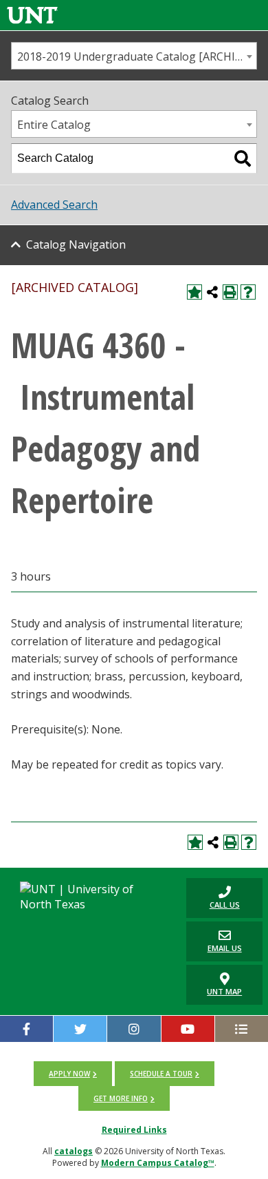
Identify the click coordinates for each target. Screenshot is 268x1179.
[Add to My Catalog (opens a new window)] (194, 292)
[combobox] (134, 56)
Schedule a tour (161, 1073)
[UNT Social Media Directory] (241, 1029)
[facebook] (26, 1029)
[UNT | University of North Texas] (88, 896)
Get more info (120, 1098)
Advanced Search (54, 204)
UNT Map (224, 991)
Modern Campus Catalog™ (157, 1163)
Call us (213, 897)
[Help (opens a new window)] (248, 292)
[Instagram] (133, 1029)
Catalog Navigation (76, 244)
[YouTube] (187, 1029)
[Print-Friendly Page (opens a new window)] (230, 292)
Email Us (214, 941)
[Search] (242, 158)
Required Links (134, 1130)
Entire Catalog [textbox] (54, 124)
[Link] (32, 14)
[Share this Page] (212, 292)
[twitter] (80, 1029)
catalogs (73, 1151)
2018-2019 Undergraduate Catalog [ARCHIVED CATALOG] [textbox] (136, 56)
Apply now (69, 1073)
